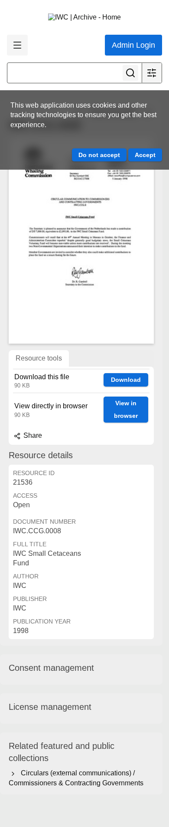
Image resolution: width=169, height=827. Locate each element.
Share (32, 435)
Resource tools (39, 358)
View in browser (126, 409)
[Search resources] (130, 73)
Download (126, 379)
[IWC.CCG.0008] (81, 241)
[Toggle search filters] (152, 73)
